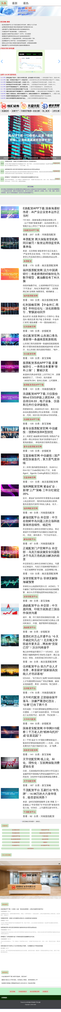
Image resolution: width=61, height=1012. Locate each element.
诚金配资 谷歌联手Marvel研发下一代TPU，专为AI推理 (16, 34)
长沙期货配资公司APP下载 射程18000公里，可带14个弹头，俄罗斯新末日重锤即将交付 (41, 1004)
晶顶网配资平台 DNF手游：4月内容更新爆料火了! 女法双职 (17, 41)
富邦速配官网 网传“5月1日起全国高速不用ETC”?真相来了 (41, 939)
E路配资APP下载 (31, 230)
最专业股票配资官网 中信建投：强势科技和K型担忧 (40, 430)
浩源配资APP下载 (32, 419)
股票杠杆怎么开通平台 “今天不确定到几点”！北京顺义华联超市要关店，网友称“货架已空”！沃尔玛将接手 (41, 641)
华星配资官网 (56, 163)
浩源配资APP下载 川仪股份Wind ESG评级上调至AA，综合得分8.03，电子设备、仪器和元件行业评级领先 (41, 399)
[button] (2, 61)
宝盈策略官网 (30, 477)
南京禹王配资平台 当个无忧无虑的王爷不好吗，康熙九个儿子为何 (19, 25)
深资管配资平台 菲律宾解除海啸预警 (40, 580)
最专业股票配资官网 (33, 446)
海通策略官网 (56, 171)
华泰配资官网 (30, 897)
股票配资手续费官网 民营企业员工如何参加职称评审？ (16, 36)
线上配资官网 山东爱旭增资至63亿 (40, 822)
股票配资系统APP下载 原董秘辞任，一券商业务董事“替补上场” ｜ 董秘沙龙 (40, 366)
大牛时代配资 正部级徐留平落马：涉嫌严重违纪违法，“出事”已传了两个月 (40, 700)
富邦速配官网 (30, 955)
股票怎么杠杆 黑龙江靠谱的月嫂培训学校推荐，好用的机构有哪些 (19, 43)
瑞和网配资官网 (31, 508)
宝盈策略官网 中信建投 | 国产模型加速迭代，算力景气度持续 (41, 459)
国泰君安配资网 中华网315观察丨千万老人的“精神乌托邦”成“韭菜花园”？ (41, 731)
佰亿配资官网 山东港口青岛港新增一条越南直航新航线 (40, 337)
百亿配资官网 (30, 353)
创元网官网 (29, 866)
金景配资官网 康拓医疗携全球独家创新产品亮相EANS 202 (17, 27)
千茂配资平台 (30, 811)
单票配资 (28, 261)
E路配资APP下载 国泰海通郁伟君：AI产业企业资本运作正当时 (41, 211)
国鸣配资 (57, 179)
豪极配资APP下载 (32, 989)
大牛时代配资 (30, 719)
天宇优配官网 (30, 780)
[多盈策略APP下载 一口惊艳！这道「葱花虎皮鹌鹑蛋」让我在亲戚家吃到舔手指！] (30, 138)
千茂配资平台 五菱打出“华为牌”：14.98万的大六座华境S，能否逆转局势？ (41, 793)
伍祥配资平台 (30, 688)
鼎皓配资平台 (30, 627)
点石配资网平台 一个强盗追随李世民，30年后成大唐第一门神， (19, 38)
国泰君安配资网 (31, 750)
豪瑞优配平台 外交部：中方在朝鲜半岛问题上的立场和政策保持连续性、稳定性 (41, 520)
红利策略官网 (30, 326)
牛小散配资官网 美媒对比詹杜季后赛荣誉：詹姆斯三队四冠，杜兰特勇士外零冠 (41, 909)
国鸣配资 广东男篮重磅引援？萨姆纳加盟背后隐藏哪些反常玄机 (21, 177)
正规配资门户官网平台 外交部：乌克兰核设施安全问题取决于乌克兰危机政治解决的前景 (41, 553)
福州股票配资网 (31, 295)
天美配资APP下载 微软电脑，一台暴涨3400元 (14, 31)
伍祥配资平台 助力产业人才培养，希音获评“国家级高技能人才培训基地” (40, 670)
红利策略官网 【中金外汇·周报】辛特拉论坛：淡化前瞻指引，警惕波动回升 (41, 308)
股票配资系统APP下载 (34, 384)
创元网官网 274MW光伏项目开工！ (41, 850)
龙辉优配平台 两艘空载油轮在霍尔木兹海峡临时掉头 (16, 29)
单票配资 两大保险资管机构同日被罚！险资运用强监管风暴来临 (41, 242)
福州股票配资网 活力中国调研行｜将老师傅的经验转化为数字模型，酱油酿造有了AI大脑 (41, 275)
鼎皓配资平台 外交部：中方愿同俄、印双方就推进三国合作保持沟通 (41, 609)
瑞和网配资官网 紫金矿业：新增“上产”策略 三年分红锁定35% (41, 490)
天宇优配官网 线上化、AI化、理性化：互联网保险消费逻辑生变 (41, 762)
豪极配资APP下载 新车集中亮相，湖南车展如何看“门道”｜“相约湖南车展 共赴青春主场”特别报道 (41, 969)
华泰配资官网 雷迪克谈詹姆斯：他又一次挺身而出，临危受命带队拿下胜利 (41, 879)
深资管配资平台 (31, 596)
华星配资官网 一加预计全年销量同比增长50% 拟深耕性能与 (20, 161)
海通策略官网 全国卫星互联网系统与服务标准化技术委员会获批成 (22, 169)
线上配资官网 (30, 839)
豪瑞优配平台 (30, 539)
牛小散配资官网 (31, 928)
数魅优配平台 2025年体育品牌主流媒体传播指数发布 (16, 45)
